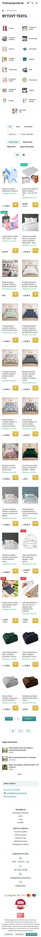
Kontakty (20, 822)
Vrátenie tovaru (20, 838)
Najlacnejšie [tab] (27, 142)
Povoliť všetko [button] (31, 934)
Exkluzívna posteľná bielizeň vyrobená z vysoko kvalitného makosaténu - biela (29, 239)
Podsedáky (32, 49)
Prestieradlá (33, 38)
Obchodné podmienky (20, 813)
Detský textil (13, 69)
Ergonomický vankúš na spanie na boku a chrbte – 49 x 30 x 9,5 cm (30, 192)
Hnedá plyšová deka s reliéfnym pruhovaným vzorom (29, 698)
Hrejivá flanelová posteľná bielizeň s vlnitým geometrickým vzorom (29, 512)
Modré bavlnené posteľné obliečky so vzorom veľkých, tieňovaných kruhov (9, 423)
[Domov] (3, 10)
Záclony (11, 49)
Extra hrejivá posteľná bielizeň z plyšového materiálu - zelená (29, 468)
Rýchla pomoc (11, 797)
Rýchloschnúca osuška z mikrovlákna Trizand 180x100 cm (10, 605)
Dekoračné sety (22, 111)
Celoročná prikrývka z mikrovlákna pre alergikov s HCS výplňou (29, 558)
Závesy (11, 28)
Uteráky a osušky (12, 59)
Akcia (13, 134)
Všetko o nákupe (20, 829)
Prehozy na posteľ (32, 28)
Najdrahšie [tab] (11, 147)
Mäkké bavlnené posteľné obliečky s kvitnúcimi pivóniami (9, 284)
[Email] (20, 874)
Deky (30, 69)
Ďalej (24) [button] (27, 719)
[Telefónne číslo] (20, 866)
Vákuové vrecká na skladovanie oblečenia (10, 190)
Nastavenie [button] (8, 934)
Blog (20, 819)
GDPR (20, 816)
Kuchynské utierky (12, 90)
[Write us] (20, 882)
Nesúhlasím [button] (20, 934)
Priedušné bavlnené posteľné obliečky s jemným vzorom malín (29, 284)
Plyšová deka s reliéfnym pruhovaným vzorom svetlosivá (9, 698)
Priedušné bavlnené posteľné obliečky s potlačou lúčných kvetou (9, 375)
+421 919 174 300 (13, 790)
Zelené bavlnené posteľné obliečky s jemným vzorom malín (9, 328)
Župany (11, 100)
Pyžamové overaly (32, 100)
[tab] (17, 155)
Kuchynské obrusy (12, 80)
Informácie (21, 810)
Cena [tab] (18, 127)
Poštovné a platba (20, 832)
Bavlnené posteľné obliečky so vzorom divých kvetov (9, 468)
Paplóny (31, 90)
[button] (15, 204)
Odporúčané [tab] (13, 142)
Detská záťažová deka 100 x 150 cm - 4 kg (10, 237)
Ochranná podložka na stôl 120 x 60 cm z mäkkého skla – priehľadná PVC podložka (29, 607)
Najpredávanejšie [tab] (27, 147)
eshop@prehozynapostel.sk (16, 793)
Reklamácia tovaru (20, 841)
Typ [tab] (10, 127)
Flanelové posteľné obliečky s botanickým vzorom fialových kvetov (10, 558)
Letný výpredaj (27, 134)
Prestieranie (33, 80)
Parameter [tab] (28, 127)
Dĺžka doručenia (20, 835)
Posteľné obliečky (12, 38)
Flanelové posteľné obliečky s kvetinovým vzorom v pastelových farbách (10, 512)
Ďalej (19, 774)
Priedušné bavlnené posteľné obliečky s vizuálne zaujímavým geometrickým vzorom (30, 329)
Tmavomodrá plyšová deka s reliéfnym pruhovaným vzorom (29, 654)
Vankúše (31, 59)
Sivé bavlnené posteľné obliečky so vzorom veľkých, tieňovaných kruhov (29, 423)
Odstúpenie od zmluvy (20, 844)
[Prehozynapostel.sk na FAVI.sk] (20, 904)
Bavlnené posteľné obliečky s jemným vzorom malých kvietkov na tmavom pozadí (29, 376)
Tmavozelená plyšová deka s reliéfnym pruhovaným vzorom (9, 654)
